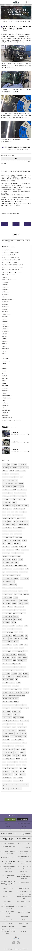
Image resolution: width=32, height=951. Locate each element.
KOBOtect (16, 597)
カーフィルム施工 (6, 553)
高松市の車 (20, 777)
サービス (19, 704)
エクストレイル (10, 761)
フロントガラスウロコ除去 (11, 654)
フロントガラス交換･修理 (8, 632)
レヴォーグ (12, 788)
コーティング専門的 (23, 572)
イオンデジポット (24, 708)
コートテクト (5, 467)
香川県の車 (5, 326)
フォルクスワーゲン (14, 473)
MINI (4, 366)
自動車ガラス (18, 666)
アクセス (4, 464)
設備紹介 (4, 723)
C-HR (20, 768)
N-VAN (14, 777)
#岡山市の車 (5, 240)
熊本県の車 (17, 749)
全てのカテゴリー (7, 250)
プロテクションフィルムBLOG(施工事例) (10, 578)
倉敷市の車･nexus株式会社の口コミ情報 (10, 698)
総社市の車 (5, 292)
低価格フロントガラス (7, 714)
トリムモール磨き (20, 635)
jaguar (4, 383)
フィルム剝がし (25, 505)
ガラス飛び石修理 (23, 600)
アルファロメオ (6, 534)
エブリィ (12, 765)
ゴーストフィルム (6, 546)
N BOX (16, 761)
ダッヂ (22, 486)
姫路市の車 (5, 692)
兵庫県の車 (5, 324)
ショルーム (20, 723)
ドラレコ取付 (5, 746)
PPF (16, 679)
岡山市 (20, 546)
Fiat (4, 380)
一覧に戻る (16, 224)
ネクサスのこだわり (6, 727)
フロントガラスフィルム (14, 467)
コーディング (5, 638)
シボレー (9, 508)
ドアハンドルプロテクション (19, 492)
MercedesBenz (14, 739)
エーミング (5, 489)
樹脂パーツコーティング (19, 606)
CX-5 (14, 758)
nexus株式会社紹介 (6, 685)
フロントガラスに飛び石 (18, 780)
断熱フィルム (26, 594)
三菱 (14, 521)
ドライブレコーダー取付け (16, 736)
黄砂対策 (9, 521)
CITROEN (5, 376)
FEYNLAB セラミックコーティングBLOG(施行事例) (12, 587)
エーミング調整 (14, 546)
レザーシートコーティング (8, 689)
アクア (9, 755)
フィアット (5, 613)
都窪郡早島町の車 (7, 314)
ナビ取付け (11, 470)
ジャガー (13, 518)
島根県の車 (5, 412)
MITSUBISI (12, 746)
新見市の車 (5, 316)
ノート (25, 758)
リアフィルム (14, 673)
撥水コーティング (6, 657)
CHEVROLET (6, 405)
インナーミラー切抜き (7, 635)
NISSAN (5, 336)
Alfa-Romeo (6, 403)
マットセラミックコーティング (9, 682)
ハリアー (4, 755)
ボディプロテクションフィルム (10, 279)
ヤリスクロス (5, 758)
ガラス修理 (21, 739)
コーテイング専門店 (25, 692)
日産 (12, 511)
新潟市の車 (20, 660)
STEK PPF (18, 575)
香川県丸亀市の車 (17, 619)
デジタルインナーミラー (7, 619)
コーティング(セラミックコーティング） (12, 272)
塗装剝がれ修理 (6, 736)
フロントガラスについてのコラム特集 (12, 420)
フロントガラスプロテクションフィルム (10, 600)
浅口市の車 (5, 390)
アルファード (22, 752)
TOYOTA (5, 334)
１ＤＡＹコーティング (7, 660)
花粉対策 (4, 521)
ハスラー (24, 765)
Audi (4, 356)
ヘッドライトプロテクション (8, 477)
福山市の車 (14, 559)
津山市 (4, 543)
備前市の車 (5, 297)
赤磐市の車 (5, 304)
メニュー (24, 704)
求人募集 (24, 727)
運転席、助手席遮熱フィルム (8, 496)
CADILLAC (5, 388)
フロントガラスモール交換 (20, 610)
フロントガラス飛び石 (7, 780)
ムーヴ (17, 771)
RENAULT (5, 378)
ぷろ (26, 635)
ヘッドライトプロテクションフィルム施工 (13, 267)
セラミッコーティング (22, 489)
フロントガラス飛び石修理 (6, 213)
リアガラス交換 (24, 638)
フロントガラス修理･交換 (17, 651)
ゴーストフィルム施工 (19, 483)
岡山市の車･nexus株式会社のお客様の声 (10, 701)
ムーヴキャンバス (6, 771)
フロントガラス (16, 714)
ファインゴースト (24, 549)
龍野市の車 (11, 749)
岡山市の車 (13, 213)
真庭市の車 (5, 306)
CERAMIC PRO (18, 530)
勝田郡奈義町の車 (7, 398)
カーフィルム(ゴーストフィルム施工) (11, 260)
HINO (4, 400)
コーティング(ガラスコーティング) (11, 269)
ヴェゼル (4, 768)
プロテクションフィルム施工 (8, 663)
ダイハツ (4, 508)
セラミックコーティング (7, 499)
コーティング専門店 (24, 578)
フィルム (13, 553)
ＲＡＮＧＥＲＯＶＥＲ (19, 670)
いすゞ (16, 511)
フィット (10, 774)
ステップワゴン (22, 774)
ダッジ (4, 606)
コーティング (5, 492)
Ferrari (21, 511)
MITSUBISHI (6, 348)
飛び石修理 (25, 657)
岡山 (4, 572)
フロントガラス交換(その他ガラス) (11, 252)
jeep (4, 408)
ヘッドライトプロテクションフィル (9, 730)
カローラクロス (11, 768)
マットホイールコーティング (22, 521)
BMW (4, 363)
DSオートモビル (12, 742)
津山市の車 (5, 289)
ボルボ (4, 515)
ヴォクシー (16, 752)
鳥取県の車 (5, 321)
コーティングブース (12, 723)
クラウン (4, 765)
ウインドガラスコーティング (8, 581)
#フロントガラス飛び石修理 (17, 240)
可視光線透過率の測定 (7, 777)
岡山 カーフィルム (6, 559)
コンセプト (5, 695)
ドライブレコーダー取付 (7, 537)
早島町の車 (5, 610)
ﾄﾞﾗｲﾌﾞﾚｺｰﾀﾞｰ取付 (18, 594)
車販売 (11, 492)
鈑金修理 (5, 393)
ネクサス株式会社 (20, 717)
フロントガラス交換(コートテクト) (11, 257)
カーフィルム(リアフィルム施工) (10, 262)
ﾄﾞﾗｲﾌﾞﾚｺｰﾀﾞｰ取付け (21, 518)
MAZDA (5, 351)
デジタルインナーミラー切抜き (9, 625)
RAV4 (25, 761)
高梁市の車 (5, 301)
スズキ (25, 511)
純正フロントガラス (16, 711)
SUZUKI (5, 343)
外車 (14, 635)
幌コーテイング (15, 685)
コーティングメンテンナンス (19, 499)
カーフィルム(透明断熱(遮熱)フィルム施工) (13, 264)
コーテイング (9, 543)
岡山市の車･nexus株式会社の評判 (9, 704)
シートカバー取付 (17, 534)
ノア (17, 768)
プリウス (20, 559)
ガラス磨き (16, 641)
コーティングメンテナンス (8, 530)
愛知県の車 (18, 663)
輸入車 (14, 660)
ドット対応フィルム (6, 502)
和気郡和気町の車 (7, 410)
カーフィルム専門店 (6, 711)
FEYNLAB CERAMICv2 (7, 597)
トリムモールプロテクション (18, 527)
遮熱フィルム (16, 486)
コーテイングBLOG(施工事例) (12, 572)
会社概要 (18, 682)
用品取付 (5, 277)
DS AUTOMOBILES (7, 417)
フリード (16, 774)
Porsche (5, 368)
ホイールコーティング (7, 527)
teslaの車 (19, 742)
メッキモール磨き (6, 739)
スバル (8, 511)
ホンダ (17, 477)
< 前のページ (4, 224)
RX (8, 765)
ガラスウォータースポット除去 (19, 613)
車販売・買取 (16, 638)
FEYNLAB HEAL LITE (18, 537)
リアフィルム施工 (6, 673)
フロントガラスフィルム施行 (8, 524)
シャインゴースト (20, 553)
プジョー (9, 515)
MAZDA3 (18, 758)
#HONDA (27, 240)
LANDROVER (6, 385)
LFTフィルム (5, 470)
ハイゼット (22, 771)
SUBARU (5, 346)
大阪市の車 (5, 331)
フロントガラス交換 (22, 464)
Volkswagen (25, 673)
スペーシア (18, 765)
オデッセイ (5, 774)
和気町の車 (24, 742)
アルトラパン (5, 788)
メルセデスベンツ (16, 508)
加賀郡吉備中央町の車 (8, 299)
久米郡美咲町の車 (7, 395)
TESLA (4, 373)
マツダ (4, 511)
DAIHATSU (5, 341)
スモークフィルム (24, 467)
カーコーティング (6, 708)
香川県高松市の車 (6, 622)
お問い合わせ (5, 720)
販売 (9, 464)
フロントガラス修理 (6, 603)
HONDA (17, 213)
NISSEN (19, 673)
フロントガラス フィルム (8, 562)
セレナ (4, 761)
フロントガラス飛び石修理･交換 (22, 524)
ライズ (20, 761)
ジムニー (25, 768)
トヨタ (24, 666)
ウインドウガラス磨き (7, 644)
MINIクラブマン (17, 543)
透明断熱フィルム (10, 549)
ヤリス (19, 755)
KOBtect (24, 736)
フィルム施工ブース (24, 720)
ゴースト (16, 562)
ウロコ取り (15, 644)
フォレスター (18, 788)
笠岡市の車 (23, 749)
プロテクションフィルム (20, 470)
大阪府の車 (5, 733)
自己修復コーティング (7, 568)
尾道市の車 (5, 415)
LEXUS (4, 353)
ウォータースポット (15, 708)
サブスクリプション (10, 676)
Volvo (4, 371)
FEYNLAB (11, 594)
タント (12, 771)
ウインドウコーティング (8, 274)
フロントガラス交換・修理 (14, 692)
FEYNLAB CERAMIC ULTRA (20, 565)
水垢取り (21, 644)
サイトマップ (24, 931)
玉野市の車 (5, 294)
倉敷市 (26, 568)
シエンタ (14, 755)
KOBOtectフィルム (6, 518)
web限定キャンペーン (17, 629)
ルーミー (24, 755)
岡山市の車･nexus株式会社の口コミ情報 (17, 695)
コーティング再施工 (6, 651)
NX (10, 758)
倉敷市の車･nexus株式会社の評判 (9, 584)
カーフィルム (14, 464)
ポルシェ (20, 603)
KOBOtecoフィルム (17, 540)
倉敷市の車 (5, 287)
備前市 (10, 613)
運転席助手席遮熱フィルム (18, 515)
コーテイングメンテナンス (8, 670)
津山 (4, 676)
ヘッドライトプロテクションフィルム (10, 480)
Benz (4, 549)
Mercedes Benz (6, 361)
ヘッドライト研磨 (12, 489)
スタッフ (14, 727)
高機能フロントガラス (7, 717)
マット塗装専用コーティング (8, 505)
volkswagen (6, 358)
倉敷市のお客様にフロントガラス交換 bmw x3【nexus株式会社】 (15, 785)
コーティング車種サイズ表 (8, 565)
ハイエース (5, 749)
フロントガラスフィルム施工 (14, 556)
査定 (14, 717)
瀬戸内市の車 (6, 311)
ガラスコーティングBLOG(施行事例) (10, 591)
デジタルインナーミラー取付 (8, 666)
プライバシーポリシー (14, 720)
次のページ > (27, 224)
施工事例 (19, 727)
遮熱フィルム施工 (10, 679)
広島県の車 (5, 319)
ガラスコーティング (17, 568)
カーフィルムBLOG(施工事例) (8, 575)
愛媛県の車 (5, 329)
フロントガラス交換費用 (7, 752)
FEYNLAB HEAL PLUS (7, 540)
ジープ (23, 508)
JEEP (11, 534)
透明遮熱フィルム (18, 689)
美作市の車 (5, 309)
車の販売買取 (6, 282)
